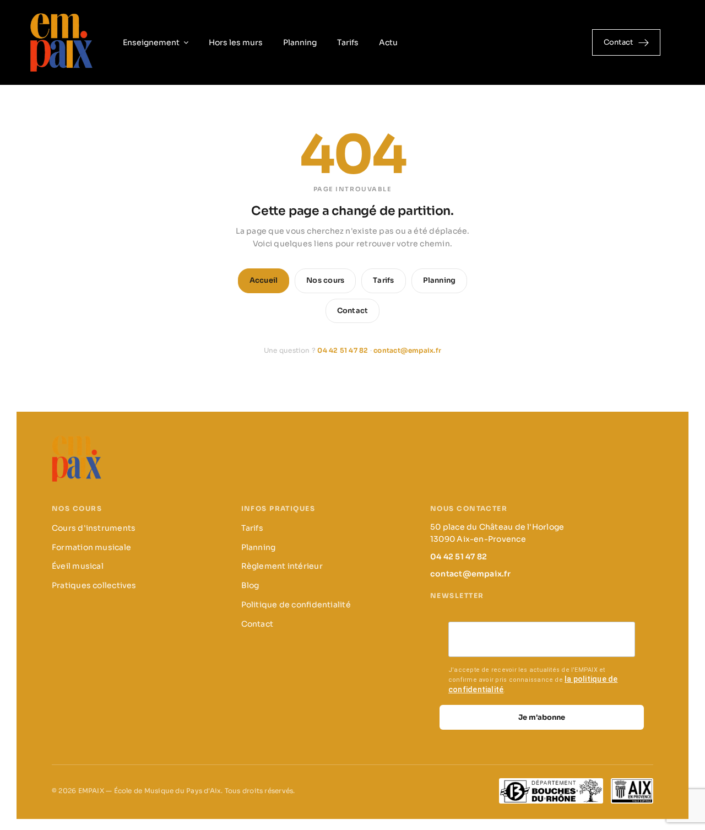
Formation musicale (91, 547)
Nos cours (325, 280)
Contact (352, 310)
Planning (439, 280)
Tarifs (383, 280)
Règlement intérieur (282, 566)
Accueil (264, 280)
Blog (250, 585)
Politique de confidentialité (296, 605)
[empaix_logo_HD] (61, 15)
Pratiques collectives (94, 585)
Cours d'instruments (93, 528)
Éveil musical (78, 566)
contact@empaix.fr (407, 350)
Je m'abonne (541, 717)
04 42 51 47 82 (342, 350)
